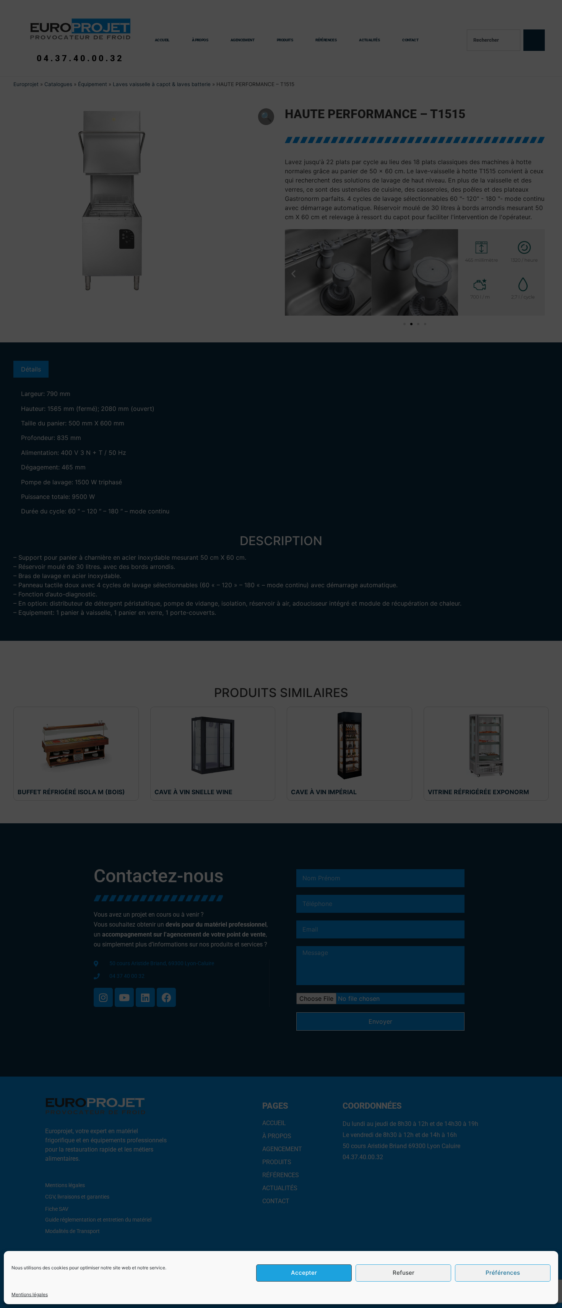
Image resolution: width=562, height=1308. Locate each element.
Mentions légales (29, 1294)
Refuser (403, 1273)
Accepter (304, 1273)
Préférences (503, 1273)
